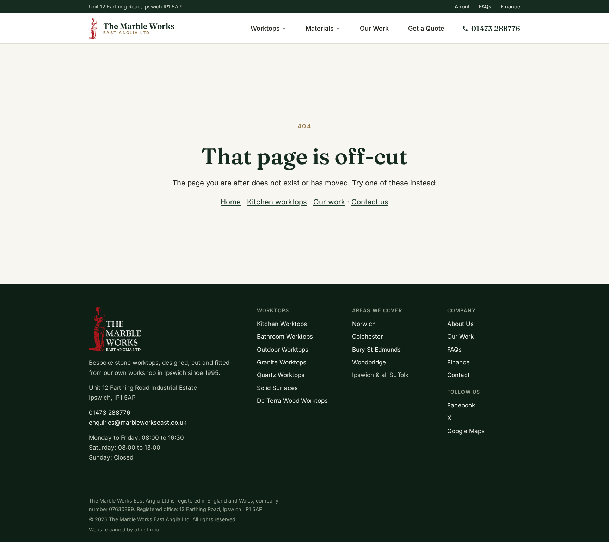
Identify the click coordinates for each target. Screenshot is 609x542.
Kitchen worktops (277, 201)
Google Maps (466, 431)
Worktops (265, 28)
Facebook (461, 405)
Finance (510, 7)
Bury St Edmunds (376, 349)
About (462, 7)
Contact (458, 374)
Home (231, 201)
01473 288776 (109, 412)
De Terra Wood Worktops (292, 400)
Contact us (369, 201)
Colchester (367, 336)
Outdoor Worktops (282, 349)
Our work (329, 201)
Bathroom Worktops (285, 336)
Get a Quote (426, 28)
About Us (460, 323)
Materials (320, 28)
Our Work (374, 28)
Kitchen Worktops (282, 323)
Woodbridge (369, 362)
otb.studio (146, 529)
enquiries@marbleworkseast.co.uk (137, 422)
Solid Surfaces (277, 388)
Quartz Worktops (280, 374)
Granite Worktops (281, 362)
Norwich (364, 323)
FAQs (485, 7)
